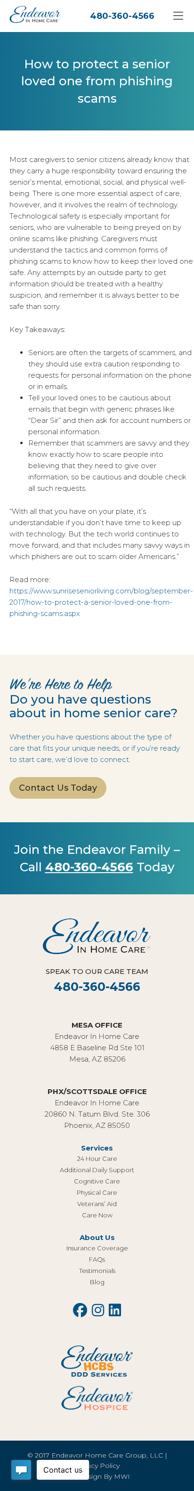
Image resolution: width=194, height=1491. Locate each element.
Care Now (97, 1215)
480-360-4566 (122, 16)
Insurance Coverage (97, 1248)
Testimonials (97, 1270)
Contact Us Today (58, 788)
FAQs (97, 1259)
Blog (97, 1282)
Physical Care (97, 1192)
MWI (122, 1476)
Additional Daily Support (97, 1170)
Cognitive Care (97, 1181)
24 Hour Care (97, 1158)
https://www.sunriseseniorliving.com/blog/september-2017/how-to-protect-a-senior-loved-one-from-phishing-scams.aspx (101, 602)
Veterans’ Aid (97, 1203)
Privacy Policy (97, 1465)
